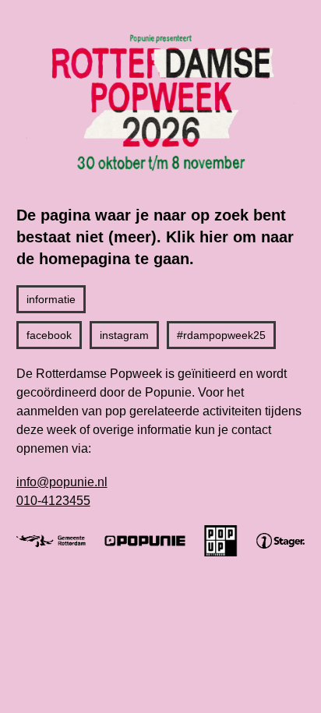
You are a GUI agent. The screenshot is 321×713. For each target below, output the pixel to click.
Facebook (49, 335)
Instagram (124, 335)
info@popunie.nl (62, 482)
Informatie (51, 299)
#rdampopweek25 (221, 335)
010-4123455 (53, 500)
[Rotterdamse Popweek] (160, 102)
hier (213, 236)
